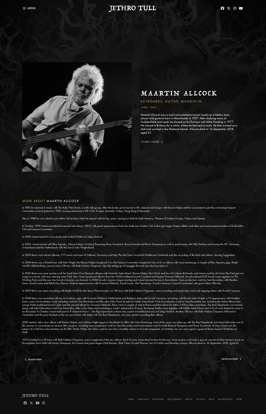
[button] (29, 8)
